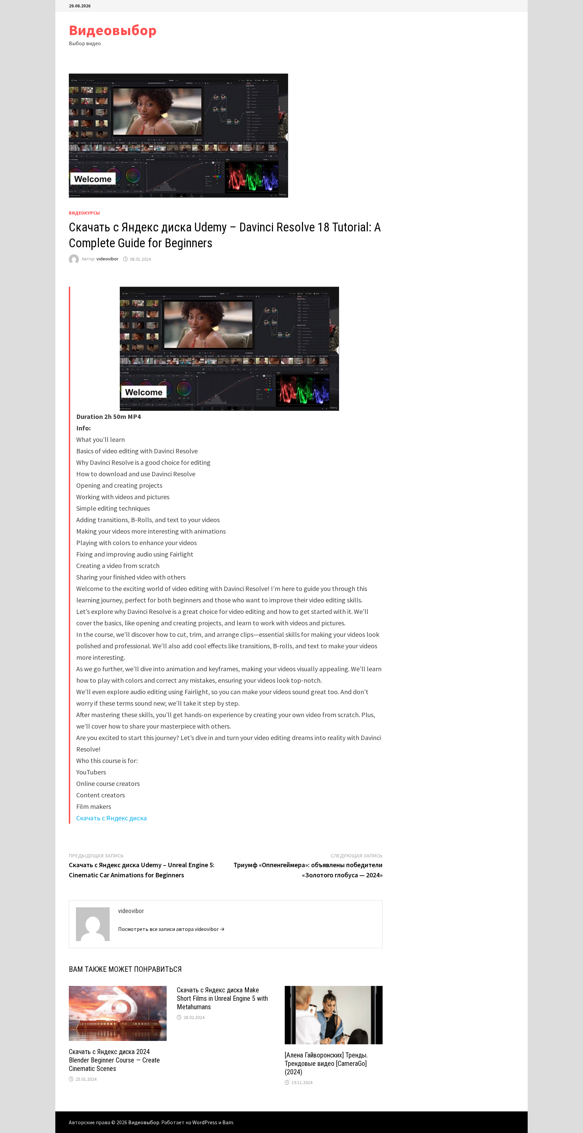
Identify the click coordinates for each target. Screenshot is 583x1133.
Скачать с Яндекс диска (111, 818)
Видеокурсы (84, 213)
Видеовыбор (113, 30)
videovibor (107, 259)
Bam (227, 1122)
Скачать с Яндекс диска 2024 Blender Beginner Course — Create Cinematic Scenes (114, 1060)
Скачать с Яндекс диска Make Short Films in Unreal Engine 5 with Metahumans (222, 998)
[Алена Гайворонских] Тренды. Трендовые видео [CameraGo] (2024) (326, 1063)
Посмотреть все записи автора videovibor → (171, 929)
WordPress (204, 1122)
